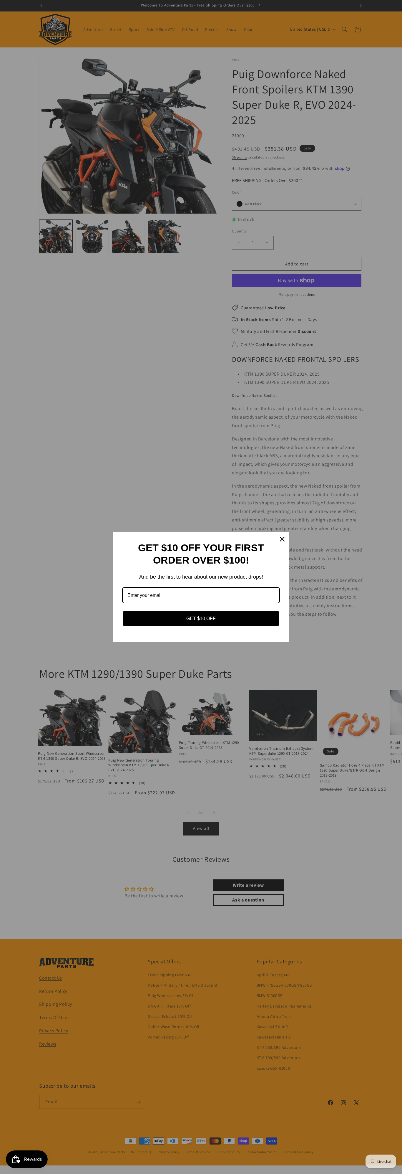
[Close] (282, 539)
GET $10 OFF (201, 618)
